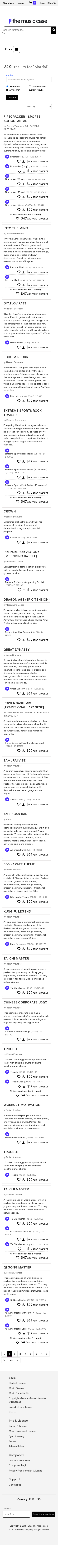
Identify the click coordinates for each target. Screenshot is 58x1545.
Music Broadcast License (22, 1431)
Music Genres (16, 1388)
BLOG (12, 1412)
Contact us (15, 1484)
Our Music (8, 2)
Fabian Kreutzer (13, 765)
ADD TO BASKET (37, 161)
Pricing (20, 2)
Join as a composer (19, 1460)
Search (12, 97)
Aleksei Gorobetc (15, 233)
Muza (8, 819)
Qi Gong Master (17, 1267)
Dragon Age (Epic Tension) (26, 599)
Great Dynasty (16, 650)
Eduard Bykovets (14, 516)
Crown (10, 511)
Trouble (11, 1049)
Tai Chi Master (16, 958)
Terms (12, 1441)
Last (11, 1360)
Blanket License (17, 1383)
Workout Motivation (22, 1105)
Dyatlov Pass (15, 303)
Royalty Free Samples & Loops (25, 1470)
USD (38, 1499)
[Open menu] (16, 49)
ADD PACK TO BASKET (34, 218)
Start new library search (13, 88)
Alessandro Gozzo (15, 561)
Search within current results (37, 88)
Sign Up (52, 2)
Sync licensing (16, 1436)
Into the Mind (16, 228)
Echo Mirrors (16, 357)
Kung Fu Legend (17, 911)
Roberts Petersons (16, 420)
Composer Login (18, 1465)
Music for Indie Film (19, 1393)
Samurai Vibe (15, 760)
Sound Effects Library (20, 1407)
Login (43, 2)
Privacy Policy (16, 1446)
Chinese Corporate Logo (25, 1002)
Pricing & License (18, 1426)
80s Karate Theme (19, 864)
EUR (31, 1499)
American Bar (15, 814)
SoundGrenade (13, 655)
